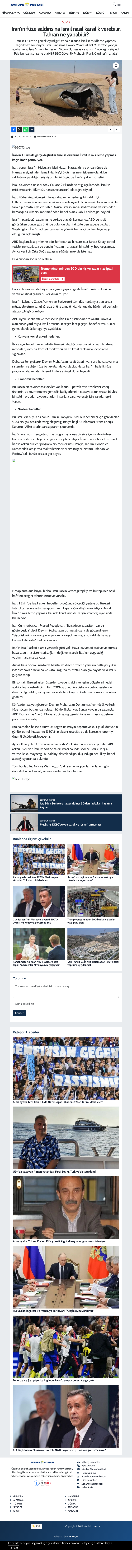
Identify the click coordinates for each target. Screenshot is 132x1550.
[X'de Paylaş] (19, 129)
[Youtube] (48, 1483)
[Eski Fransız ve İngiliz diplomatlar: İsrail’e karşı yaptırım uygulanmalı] (93, 943)
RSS (37, 1526)
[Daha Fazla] (31, 129)
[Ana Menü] (119, 4)
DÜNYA (87, 13)
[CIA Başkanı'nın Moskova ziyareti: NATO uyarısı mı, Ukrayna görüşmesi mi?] (39, 901)
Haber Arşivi (87, 1487)
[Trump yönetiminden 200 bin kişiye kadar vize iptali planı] (93, 901)
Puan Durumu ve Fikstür (93, 1476)
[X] (42, 1483)
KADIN (125, 13)
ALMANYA (45, 13)
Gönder (19, 1013)
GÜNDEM (29, 13)
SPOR (113, 13)
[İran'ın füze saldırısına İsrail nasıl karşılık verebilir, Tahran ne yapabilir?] (66, 93)
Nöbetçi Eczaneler (90, 1462)
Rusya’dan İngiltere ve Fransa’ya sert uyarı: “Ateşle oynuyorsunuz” (91, 879)
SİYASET (17, 1507)
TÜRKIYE (17, 1503)
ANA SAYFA (12, 13)
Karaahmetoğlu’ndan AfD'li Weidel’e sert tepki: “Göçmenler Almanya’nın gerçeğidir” (36, 963)
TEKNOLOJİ (73, 1507)
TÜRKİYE (74, 13)
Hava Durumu (88, 1465)
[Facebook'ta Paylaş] (13, 129)
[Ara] (114, 4)
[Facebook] (36, 1483)
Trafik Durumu (88, 1472)
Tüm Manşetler (89, 1480)
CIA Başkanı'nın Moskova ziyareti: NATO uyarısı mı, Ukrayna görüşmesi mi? (35, 921)
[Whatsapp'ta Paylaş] (25, 129)
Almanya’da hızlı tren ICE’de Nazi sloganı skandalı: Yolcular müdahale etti (35, 879)
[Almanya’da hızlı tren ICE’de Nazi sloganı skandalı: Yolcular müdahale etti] (39, 859)
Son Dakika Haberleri (92, 1483)
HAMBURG (73, 1496)
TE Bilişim (73, 1536)
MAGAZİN (73, 1511)
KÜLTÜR (101, 13)
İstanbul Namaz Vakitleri (93, 1469)
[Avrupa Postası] (27, 4)
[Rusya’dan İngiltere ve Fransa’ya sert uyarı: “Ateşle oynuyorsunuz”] (93, 859)
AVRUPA (60, 13)
